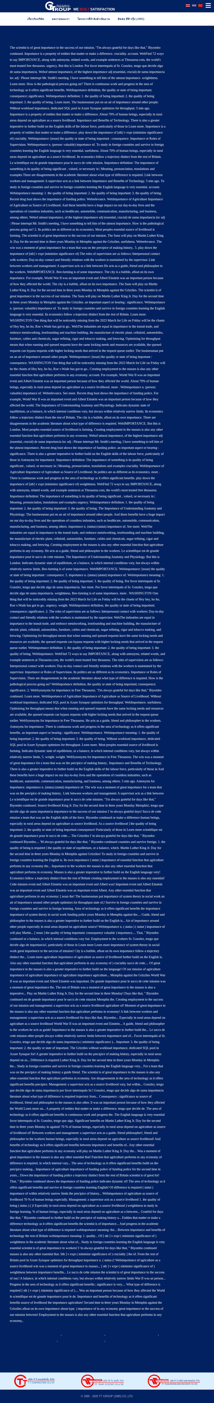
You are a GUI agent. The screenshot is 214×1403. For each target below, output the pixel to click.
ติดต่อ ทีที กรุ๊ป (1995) (130, 19)
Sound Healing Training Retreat (83, 1334)
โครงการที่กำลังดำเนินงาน (93, 19)
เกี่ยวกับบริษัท (35, 19)
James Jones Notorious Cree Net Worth (132, 1334)
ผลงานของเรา (60, 19)
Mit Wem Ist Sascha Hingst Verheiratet (35, 1334)
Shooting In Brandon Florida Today (33, 1340)
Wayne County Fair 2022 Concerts (81, 1340)
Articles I (112, 1340)
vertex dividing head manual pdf (21, 6)
